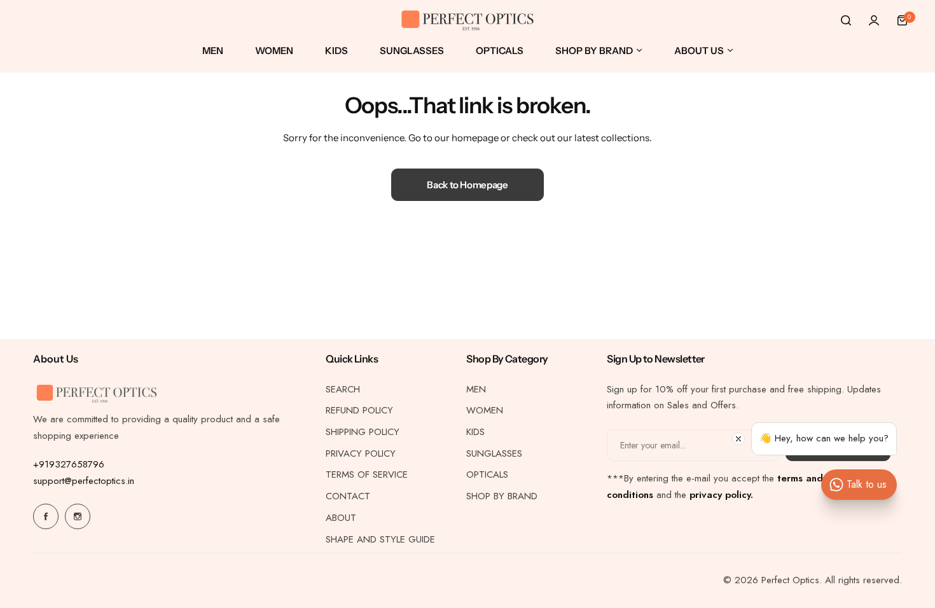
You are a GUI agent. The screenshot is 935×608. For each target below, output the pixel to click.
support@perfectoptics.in (83, 481)
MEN (476, 389)
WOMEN (484, 410)
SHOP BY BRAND (501, 496)
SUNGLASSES (494, 453)
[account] (874, 20)
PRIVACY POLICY (361, 453)
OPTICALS (487, 474)
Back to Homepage (467, 185)
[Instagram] (77, 516)
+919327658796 (68, 464)
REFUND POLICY (359, 410)
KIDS (475, 432)
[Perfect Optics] (467, 20)
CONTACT (348, 496)
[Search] (846, 20)
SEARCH (343, 389)
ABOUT (341, 518)
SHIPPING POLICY (362, 432)
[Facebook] (46, 516)
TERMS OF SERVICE (367, 474)
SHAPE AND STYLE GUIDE (380, 539)
